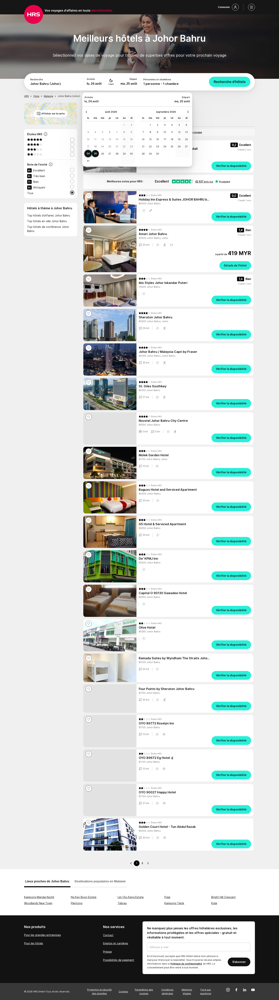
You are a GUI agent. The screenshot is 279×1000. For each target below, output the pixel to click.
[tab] (47, 883)
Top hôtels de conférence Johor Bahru (48, 229)
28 (117, 153)
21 (117, 146)
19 (102, 146)
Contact (108, 935)
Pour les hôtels (33, 943)
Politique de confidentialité (186, 963)
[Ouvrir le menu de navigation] (251, 7)
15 (124, 139)
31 (88, 160)
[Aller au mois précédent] (87, 112)
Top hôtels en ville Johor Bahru (47, 221)
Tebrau (122, 903)
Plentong (76, 903)
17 (88, 146)
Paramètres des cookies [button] (144, 991)
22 (124, 146)
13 (109, 139)
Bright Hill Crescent (223, 897)
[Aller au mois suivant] (187, 112)
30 (131, 153)
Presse (107, 951)
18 (95, 146)
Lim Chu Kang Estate (131, 897)
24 (88, 153)
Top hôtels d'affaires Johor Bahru (48, 215)
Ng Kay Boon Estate (83, 897)
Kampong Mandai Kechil (39, 897)
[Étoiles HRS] (45, 134)
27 (109, 153)
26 (102, 153)
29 (124, 153)
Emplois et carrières (115, 943)
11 (95, 139)
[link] (195, 166)
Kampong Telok (174, 903)
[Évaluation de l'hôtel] (51, 164)
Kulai (214, 903)
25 (95, 153)
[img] (150, 195)
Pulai (167, 897)
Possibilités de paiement (118, 960)
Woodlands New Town (38, 903)
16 (131, 139)
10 (88, 139)
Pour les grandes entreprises (42, 935)
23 (131, 146)
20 (109, 146)
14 (117, 139)
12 (102, 139)
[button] (144, 210)
